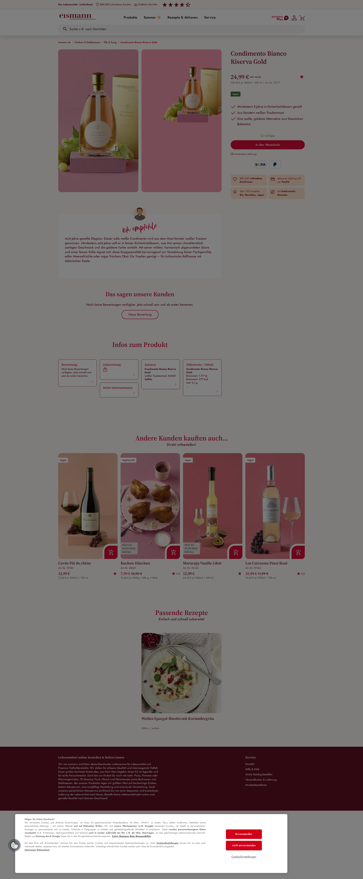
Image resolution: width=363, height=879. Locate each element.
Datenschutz (43, 850)
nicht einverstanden (244, 845)
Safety (131, 836)
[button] (15, 845)
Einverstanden (243, 834)
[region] (151, 843)
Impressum (30, 850)
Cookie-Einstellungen (167, 843)
